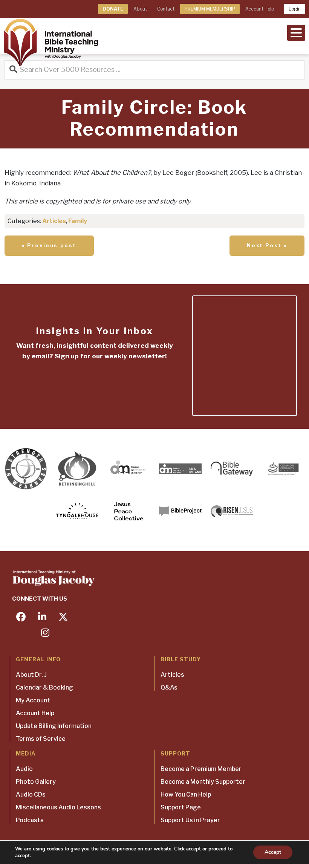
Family (77, 221)
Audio (24, 768)
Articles (54, 221)
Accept (273, 852)
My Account (33, 700)
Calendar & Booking (44, 687)
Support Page (181, 807)
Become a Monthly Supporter (203, 781)
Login (295, 9)
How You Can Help (186, 794)
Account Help (259, 9)
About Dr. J (31, 674)
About (140, 9)
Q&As (169, 687)
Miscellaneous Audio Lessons (58, 807)
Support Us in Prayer (190, 820)
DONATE (112, 9)
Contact (165, 9)
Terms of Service (41, 738)
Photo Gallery (36, 781)
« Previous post (49, 245)
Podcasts (30, 820)
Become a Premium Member (201, 768)
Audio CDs (31, 794)
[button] (296, 32)
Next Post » (267, 245)
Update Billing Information (54, 725)
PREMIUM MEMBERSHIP (210, 9)
